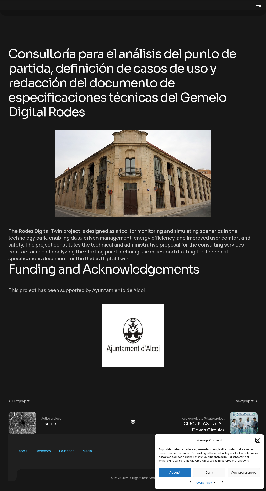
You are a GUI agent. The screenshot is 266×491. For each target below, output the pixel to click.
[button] (258, 440)
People (22, 451)
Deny (209, 472)
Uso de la (51, 423)
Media (87, 451)
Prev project (21, 401)
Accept (174, 472)
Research (43, 451)
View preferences (243, 472)
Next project (245, 401)
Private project (214, 418)
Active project (51, 418)
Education (66, 451)
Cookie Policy (204, 482)
